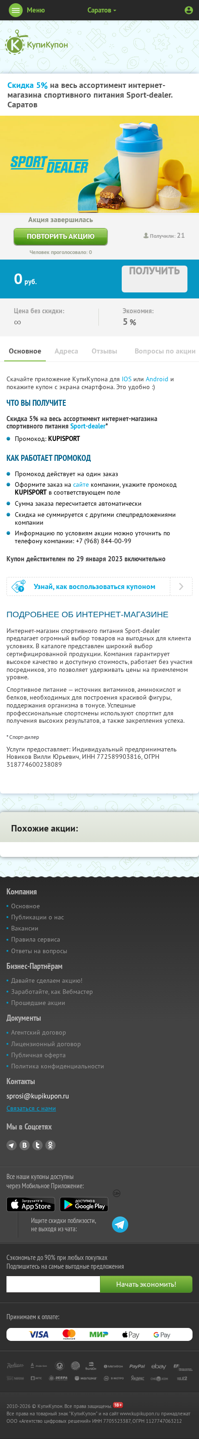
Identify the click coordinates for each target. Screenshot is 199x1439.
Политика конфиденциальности (57, 1066)
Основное (25, 351)
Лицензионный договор (46, 1044)
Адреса (66, 351)
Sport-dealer (88, 426)
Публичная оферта (38, 1055)
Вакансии (24, 928)
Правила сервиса (35, 939)
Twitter (37, 1145)
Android (158, 379)
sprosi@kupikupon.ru (37, 1096)
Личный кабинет (189, 10)
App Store (30, 1204)
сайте (81, 484)
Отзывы (104, 351)
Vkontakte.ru (24, 1145)
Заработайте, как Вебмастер (52, 991)
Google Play (84, 1204)
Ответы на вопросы (39, 951)
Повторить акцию (60, 236)
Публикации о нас (37, 917)
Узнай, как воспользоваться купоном (94, 586)
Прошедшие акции (38, 1003)
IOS (127, 379)
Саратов (99, 10)
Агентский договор (38, 1032)
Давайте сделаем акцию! (46, 980)
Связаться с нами (31, 1108)
